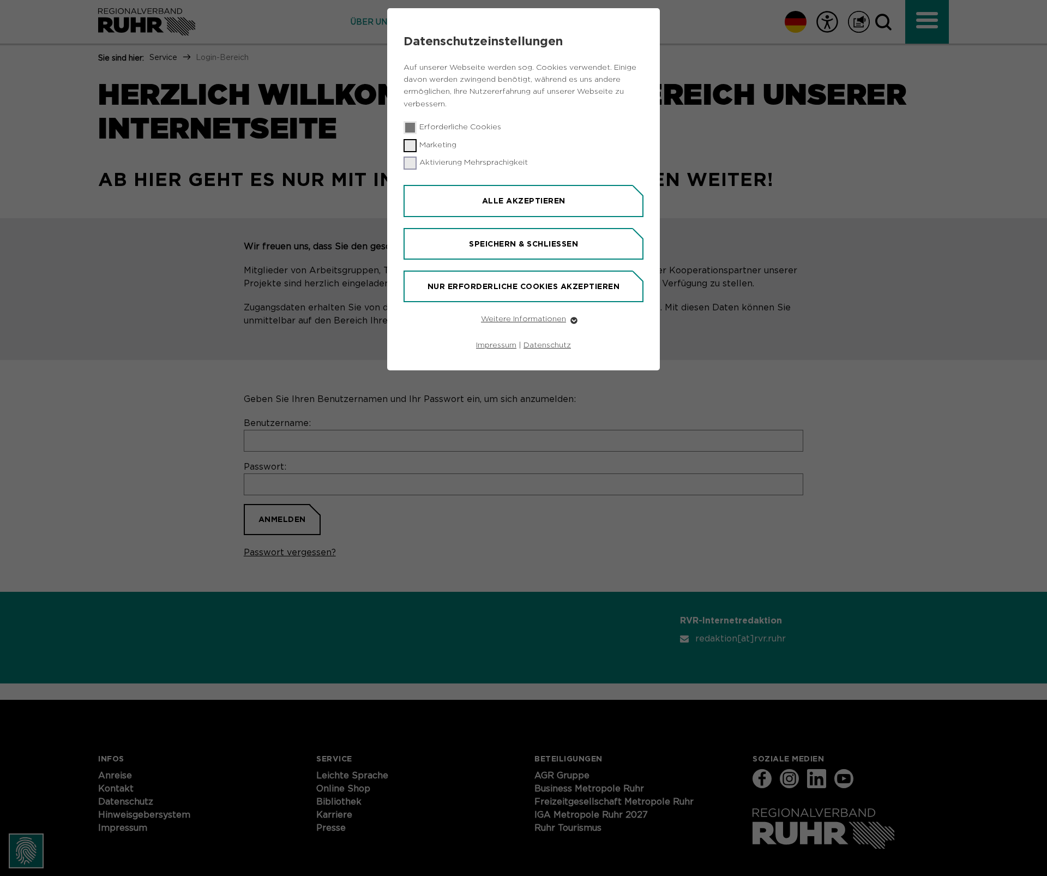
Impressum (496, 345)
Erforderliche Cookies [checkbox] (460, 127)
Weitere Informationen (523, 319)
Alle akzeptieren (523, 200)
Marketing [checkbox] (437, 145)
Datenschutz (547, 345)
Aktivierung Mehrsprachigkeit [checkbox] (473, 162)
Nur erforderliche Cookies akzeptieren (524, 286)
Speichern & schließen (523, 243)
